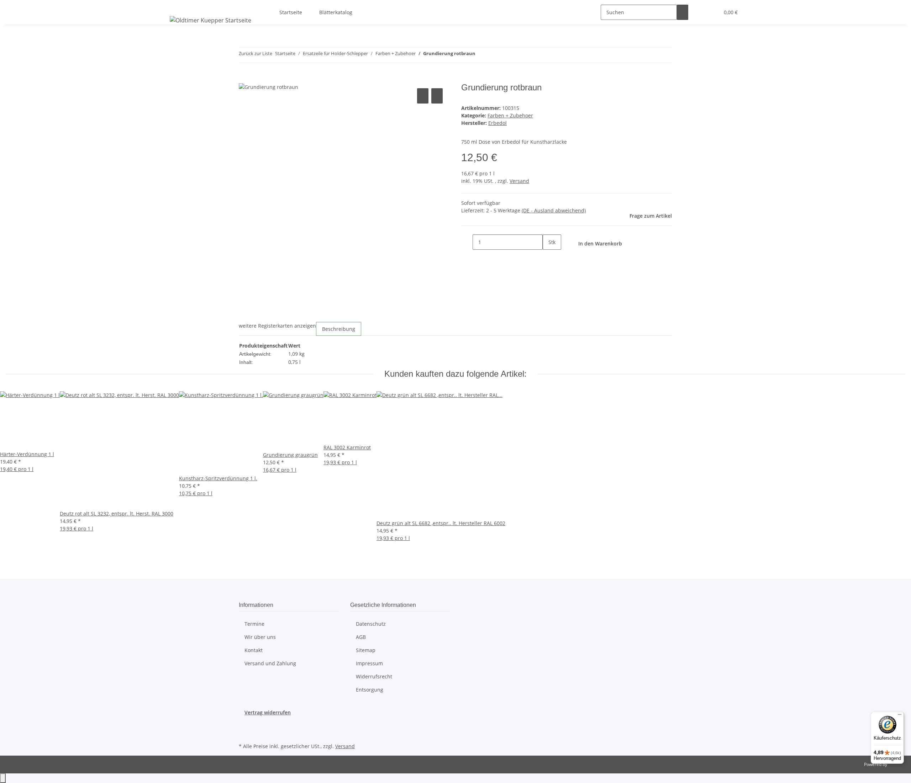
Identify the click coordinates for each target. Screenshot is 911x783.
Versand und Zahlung (270, 663)
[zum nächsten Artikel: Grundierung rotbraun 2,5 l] (494, 55)
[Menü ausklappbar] (176, 6)
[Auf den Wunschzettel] (437, 96)
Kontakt (253, 650)
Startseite (290, 12)
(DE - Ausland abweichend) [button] (554, 210)
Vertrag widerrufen (267, 712)
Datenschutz (371, 623)
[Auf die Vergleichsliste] (422, 96)
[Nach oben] (3, 778)
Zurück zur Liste (255, 53)
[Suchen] (682, 12)
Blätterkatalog (335, 12)
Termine (254, 623)
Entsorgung (369, 689)
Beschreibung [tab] (338, 329)
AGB (361, 637)
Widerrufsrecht (374, 676)
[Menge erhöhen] (548, 257)
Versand (519, 181)
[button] (699, 12)
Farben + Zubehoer (510, 115)
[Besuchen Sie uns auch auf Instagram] (244, 733)
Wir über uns (260, 637)
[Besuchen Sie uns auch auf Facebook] (244, 725)
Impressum (369, 663)
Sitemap (365, 650)
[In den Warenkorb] (244, 79)
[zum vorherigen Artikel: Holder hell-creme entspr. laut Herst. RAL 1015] (481, 55)
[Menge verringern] (467, 242)
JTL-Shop (896, 764)
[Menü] (899, 716)
